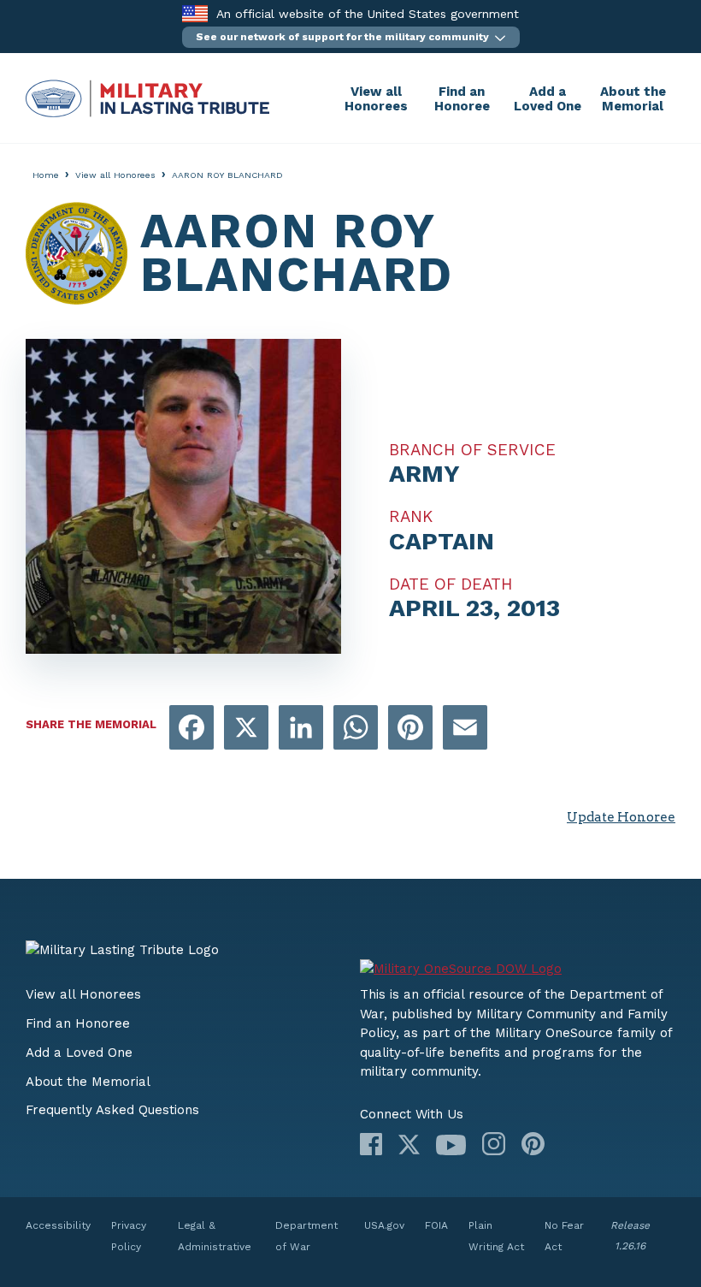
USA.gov (384, 1225)
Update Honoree (621, 817)
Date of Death (451, 584)
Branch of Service (472, 450)
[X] (409, 1144)
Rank (411, 516)
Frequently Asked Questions (112, 1110)
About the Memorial (633, 99)
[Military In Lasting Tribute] (179, 98)
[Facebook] (371, 1144)
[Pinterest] (533, 1143)
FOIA (436, 1225)
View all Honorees (376, 99)
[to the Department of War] (194, 13)
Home (45, 175)
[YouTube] (451, 1145)
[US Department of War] (517, 963)
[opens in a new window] (191, 728)
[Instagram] (493, 1143)
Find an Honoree (462, 99)
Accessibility (58, 1225)
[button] (351, 37)
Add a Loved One (547, 99)
